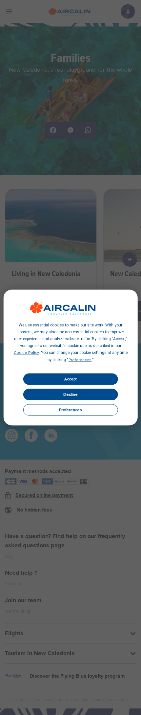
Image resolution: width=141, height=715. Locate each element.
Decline (70, 394)
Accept (70, 379)
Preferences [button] (80, 360)
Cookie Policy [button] (26, 353)
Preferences (70, 410)
